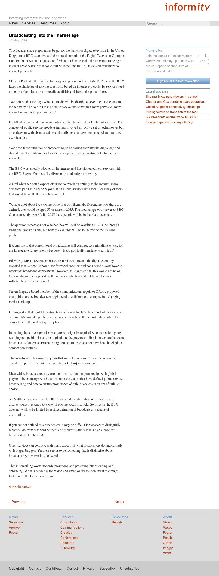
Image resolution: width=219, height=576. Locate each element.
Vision (167, 522)
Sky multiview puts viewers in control (171, 96)
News (13, 23)
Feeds (13, 532)
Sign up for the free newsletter (178, 80)
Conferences (69, 537)
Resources (48, 23)
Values (167, 527)
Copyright (16, 568)
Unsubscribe (129, 568)
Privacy (88, 568)
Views (167, 553)
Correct (72, 568)
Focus (167, 532)
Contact (35, 568)
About (64, 23)
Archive (14, 527)
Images (168, 547)
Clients (168, 542)
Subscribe (16, 522)
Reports (117, 522)
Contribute (54, 568)
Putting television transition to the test (171, 111)
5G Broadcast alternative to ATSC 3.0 (172, 117)
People (168, 537)
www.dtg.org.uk (20, 486)
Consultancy (69, 522)
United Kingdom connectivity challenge (173, 106)
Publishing (67, 547)
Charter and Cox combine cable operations (176, 101)
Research (67, 542)
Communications (72, 527)
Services (28, 23)
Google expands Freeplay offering (169, 122)
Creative (66, 532)
